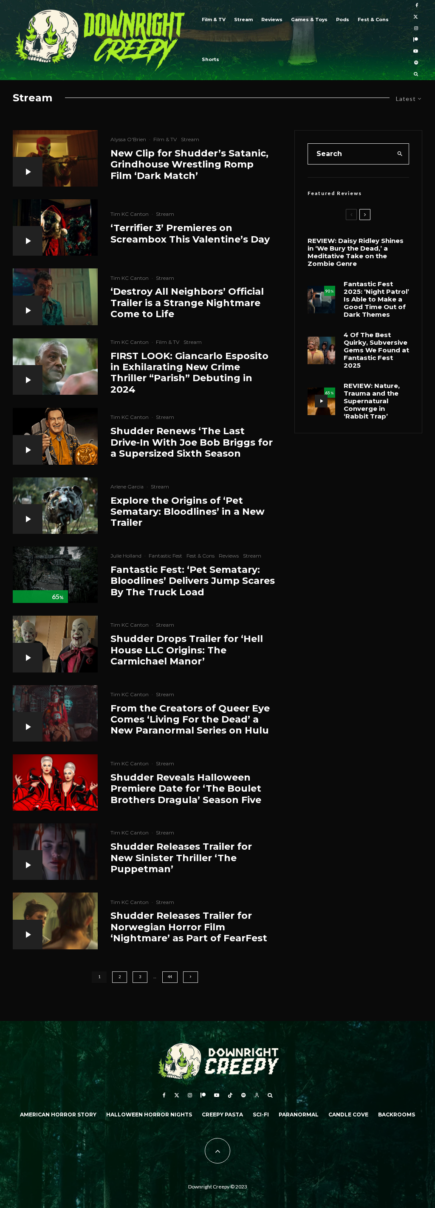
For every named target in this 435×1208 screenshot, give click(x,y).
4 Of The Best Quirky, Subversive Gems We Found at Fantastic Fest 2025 (376, 350)
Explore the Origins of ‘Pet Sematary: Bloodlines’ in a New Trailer (187, 512)
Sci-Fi (261, 1114)
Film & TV (214, 19)
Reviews (271, 19)
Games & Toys (309, 19)
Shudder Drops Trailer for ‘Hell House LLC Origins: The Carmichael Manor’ (186, 650)
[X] (415, 17)
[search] (400, 154)
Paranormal (299, 1114)
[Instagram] (416, 28)
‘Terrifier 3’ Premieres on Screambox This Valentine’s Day (190, 234)
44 (170, 976)
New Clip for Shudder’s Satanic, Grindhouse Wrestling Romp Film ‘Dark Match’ (189, 164)
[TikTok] (230, 1095)
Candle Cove (348, 1114)
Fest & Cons (373, 19)
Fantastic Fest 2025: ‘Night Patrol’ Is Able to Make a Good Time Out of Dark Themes (376, 299)
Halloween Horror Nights (149, 1114)
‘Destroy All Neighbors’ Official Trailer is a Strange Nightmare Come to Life (187, 303)
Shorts (210, 59)
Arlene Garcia (127, 486)
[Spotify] (416, 63)
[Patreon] (415, 40)
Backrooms (396, 1114)
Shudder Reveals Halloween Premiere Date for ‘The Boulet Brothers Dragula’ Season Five (185, 789)
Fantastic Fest (165, 555)
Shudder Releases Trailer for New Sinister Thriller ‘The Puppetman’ (181, 858)
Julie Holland (125, 555)
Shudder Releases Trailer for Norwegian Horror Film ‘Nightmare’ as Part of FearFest (188, 927)
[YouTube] (415, 51)
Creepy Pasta (222, 1114)
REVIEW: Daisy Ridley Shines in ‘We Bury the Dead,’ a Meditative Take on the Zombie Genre (356, 252)
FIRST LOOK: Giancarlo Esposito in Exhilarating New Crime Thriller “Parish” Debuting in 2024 (189, 373)
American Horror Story (58, 1114)
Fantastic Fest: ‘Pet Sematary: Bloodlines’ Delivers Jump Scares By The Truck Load (192, 581)
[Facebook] (416, 5)
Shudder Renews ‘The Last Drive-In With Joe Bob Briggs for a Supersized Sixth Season (191, 442)
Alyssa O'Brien (128, 139)
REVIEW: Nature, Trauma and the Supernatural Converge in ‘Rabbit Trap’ (372, 401)
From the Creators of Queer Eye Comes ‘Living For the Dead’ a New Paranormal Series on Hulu (190, 720)
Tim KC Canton (129, 214)
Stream (243, 19)
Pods (342, 19)
